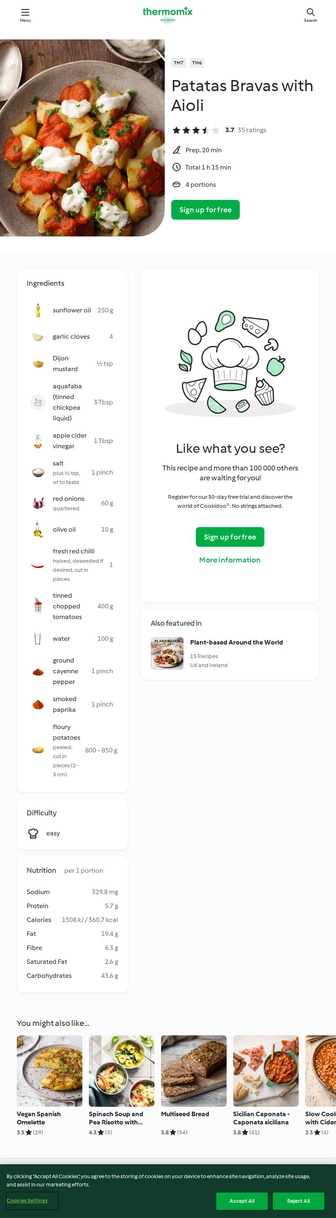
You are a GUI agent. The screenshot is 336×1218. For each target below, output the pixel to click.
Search (310, 20)
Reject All (298, 1201)
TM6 (197, 63)
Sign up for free (205, 209)
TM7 (179, 63)
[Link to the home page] (168, 15)
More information (230, 559)
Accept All (241, 1201)
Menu (25, 20)
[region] (168, 1191)
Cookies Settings (27, 1200)
